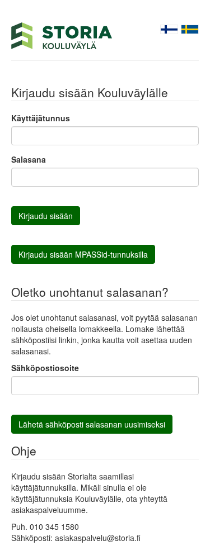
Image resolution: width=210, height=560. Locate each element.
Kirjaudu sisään (45, 215)
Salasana (28, 159)
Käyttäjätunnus (40, 118)
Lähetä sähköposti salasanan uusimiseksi (91, 424)
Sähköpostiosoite (45, 367)
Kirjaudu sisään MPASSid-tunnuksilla (83, 254)
